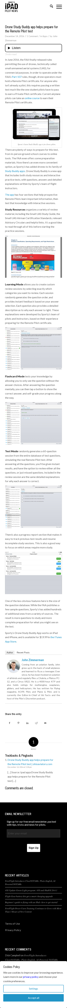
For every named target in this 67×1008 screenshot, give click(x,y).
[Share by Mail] (45, 722)
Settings (33, 988)
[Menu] (57, 6)
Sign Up (34, 847)
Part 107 (17, 76)
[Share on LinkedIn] (27, 722)
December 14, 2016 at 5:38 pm (19, 767)
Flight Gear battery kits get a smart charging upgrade (29, 896)
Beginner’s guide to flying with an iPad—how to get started (31, 902)
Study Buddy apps (15, 170)
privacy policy (31, 976)
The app (9, 194)
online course (32, 98)
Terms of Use (12, 923)
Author (10, 652)
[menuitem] (50, 6)
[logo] (28, 6)
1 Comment (32, 36)
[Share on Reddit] (36, 722)
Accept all (33, 997)
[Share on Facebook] (9, 722)
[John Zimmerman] (13, 671)
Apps (44, 36)
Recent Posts (23, 652)
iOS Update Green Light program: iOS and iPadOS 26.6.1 (31, 890)
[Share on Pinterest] (18, 722)
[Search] (50, 6)
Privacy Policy (13, 930)
